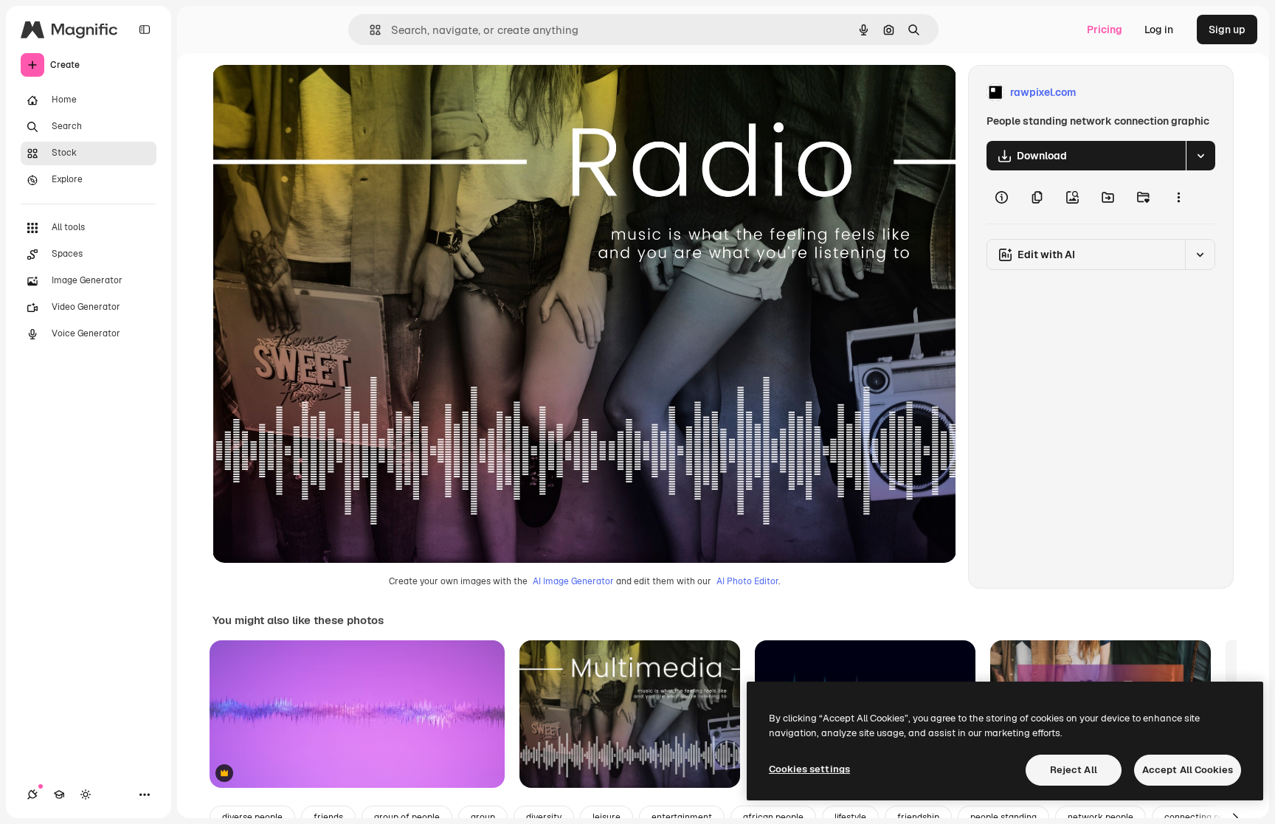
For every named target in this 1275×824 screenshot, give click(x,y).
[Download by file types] (1200, 155)
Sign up (1227, 29)
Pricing (1104, 29)
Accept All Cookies (1187, 770)
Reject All (1073, 770)
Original (307, 93)
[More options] (1178, 197)
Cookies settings (809, 769)
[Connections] (32, 794)
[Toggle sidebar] (144, 29)
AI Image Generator (573, 581)
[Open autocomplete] (369, 29)
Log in (1158, 29)
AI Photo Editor (747, 581)
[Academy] (59, 794)
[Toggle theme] (85, 794)
